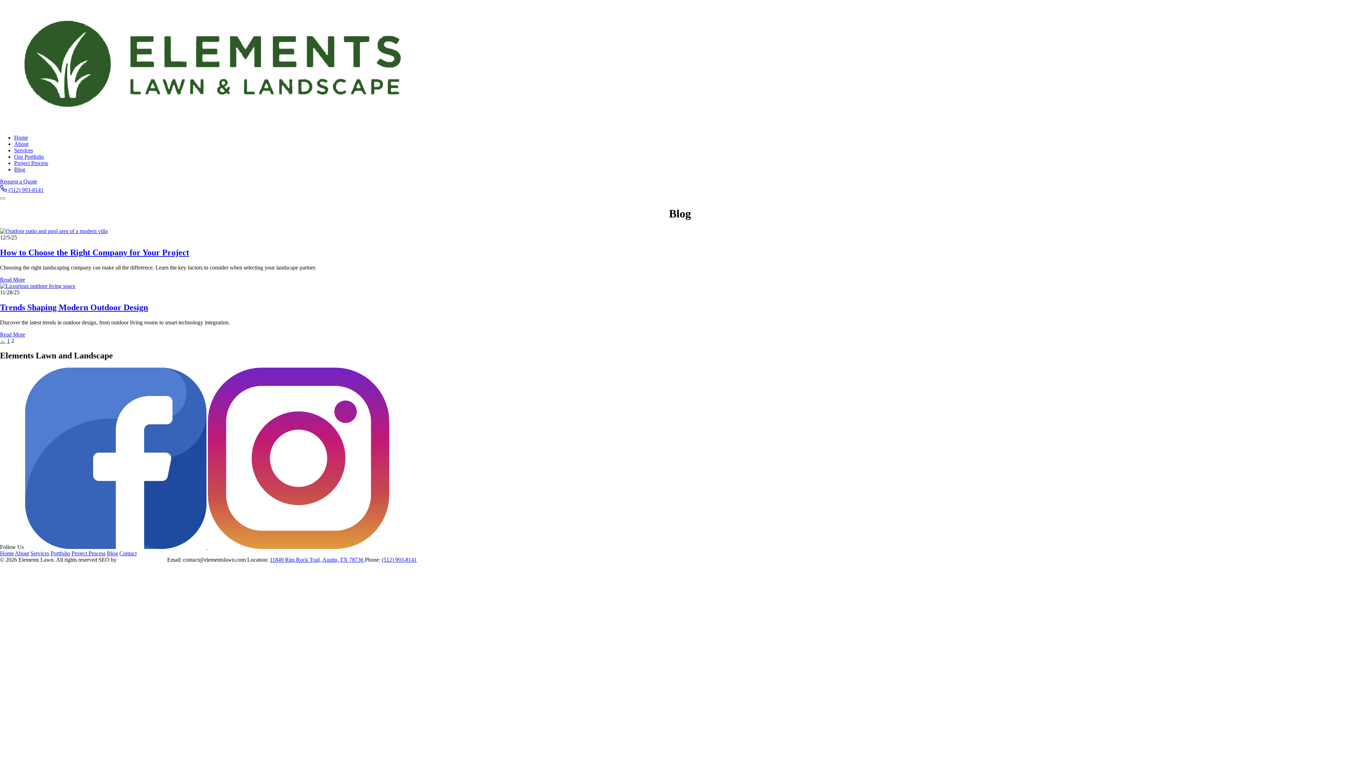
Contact (128, 553)
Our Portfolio (29, 157)
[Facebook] (116, 547)
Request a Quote (18, 181)
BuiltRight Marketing (142, 560)
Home (21, 138)
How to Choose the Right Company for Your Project (94, 252)
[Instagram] (298, 547)
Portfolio (60, 553)
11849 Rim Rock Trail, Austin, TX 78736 (317, 560)
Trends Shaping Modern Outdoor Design (74, 307)
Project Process (31, 163)
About (21, 144)
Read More (12, 280)
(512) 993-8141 (399, 560)
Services (23, 150)
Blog (19, 169)
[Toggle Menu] (3, 198)
